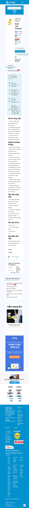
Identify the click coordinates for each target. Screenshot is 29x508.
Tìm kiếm (22, 8)
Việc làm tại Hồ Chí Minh (11, 297)
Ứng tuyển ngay (20, 51)
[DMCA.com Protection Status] (17, 436)
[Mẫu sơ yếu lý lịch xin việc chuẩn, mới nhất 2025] (14, 316)
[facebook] (15, 431)
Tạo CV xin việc (21, 466)
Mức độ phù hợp (13, 70)
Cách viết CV (8, 433)
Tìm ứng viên (8, 504)
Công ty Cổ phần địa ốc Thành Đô (18, 20)
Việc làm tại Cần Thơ (9, 494)
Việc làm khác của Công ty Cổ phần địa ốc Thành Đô (14, 284)
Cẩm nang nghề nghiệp (8, 438)
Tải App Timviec (22, 469)
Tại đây (14, 382)
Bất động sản (14, 106)
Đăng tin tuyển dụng (10, 502)
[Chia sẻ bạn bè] (15, 57)
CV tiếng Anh (8, 436)
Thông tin (10, 65)
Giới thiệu (19, 411)
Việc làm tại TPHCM (9, 472)
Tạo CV (7, 434)
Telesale (10, 252)
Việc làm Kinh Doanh (15, 466)
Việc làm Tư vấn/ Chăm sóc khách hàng (14, 294)
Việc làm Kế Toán (15, 470)
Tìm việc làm (8, 431)
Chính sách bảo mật (19, 418)
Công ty (10, 68)
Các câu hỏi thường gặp (20, 415)
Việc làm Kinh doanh (11, 288)
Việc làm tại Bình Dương (9, 482)
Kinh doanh (14, 108)
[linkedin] (17, 431)
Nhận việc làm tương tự (22, 54)
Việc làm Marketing (15, 476)
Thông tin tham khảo (7, 441)
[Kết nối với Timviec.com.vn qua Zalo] (24, 505)
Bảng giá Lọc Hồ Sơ (10, 506)
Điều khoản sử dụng (20, 421)
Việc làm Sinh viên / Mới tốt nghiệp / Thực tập (14, 291)
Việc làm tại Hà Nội (9, 468)
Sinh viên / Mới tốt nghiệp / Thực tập (15, 109)
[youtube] (19, 431)
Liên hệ (19, 412)
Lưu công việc (20, 48)
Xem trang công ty (14, 272)
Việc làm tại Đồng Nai (9, 488)
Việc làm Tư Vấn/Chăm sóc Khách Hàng (15, 481)
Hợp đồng (13, 86)
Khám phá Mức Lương (21, 474)
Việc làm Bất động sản (11, 286)
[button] (8, 329)
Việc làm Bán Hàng (15, 486)
